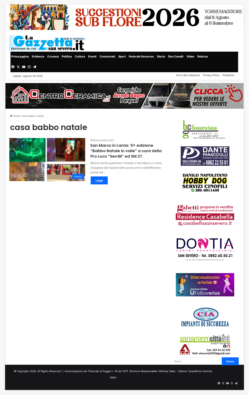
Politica (67, 56)
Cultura (80, 56)
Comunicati (107, 56)
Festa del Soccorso (141, 56)
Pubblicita (228, 75)
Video (190, 56)
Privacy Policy (211, 75)
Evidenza (38, 56)
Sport (122, 56)
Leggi (99, 180)
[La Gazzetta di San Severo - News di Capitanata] (48, 43)
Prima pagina (20, 56)
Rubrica (202, 56)
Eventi (92, 56)
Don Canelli (175, 56)
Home (16, 115)
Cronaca (53, 56)
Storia (161, 56)
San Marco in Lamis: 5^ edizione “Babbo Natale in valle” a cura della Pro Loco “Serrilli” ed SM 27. (126, 151)
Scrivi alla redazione (188, 75)
